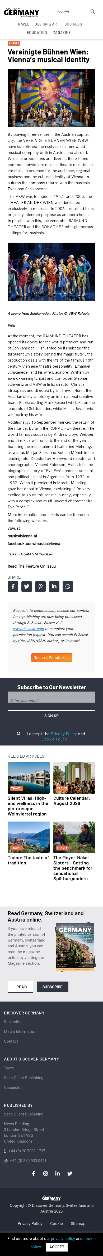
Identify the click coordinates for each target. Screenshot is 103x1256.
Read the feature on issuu (32, 566)
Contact (11, 1041)
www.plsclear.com (28, 628)
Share (13, 586)
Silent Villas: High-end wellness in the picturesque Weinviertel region (28, 806)
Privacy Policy (64, 733)
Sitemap (78, 1223)
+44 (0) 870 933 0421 (28, 1160)
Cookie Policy (54, 739)
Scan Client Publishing (23, 1077)
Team (9, 1068)
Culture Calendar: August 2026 (71, 800)
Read (21, 986)
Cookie (56, 1223)
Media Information (20, 1031)
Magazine (62, 32)
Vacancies (13, 1087)
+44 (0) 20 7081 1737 (26, 1151)
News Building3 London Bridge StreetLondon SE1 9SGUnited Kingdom (24, 1133)
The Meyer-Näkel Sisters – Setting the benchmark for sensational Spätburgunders (72, 867)
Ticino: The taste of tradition (28, 859)
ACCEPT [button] (56, 1247)
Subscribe (53, 986)
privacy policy (63, 1238)
